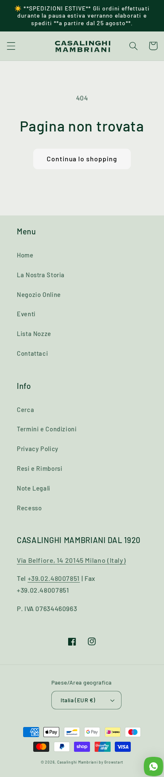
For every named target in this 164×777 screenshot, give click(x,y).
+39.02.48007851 (54, 578)
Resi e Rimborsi (39, 468)
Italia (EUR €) (78, 700)
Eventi (26, 314)
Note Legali (33, 488)
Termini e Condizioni (47, 429)
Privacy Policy (37, 448)
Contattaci (32, 353)
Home (25, 255)
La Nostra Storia (41, 274)
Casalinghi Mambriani (77, 762)
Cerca (25, 409)
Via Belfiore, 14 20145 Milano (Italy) (71, 560)
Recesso (29, 508)
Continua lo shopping (82, 159)
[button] (11, 45)
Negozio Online (39, 294)
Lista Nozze (34, 333)
